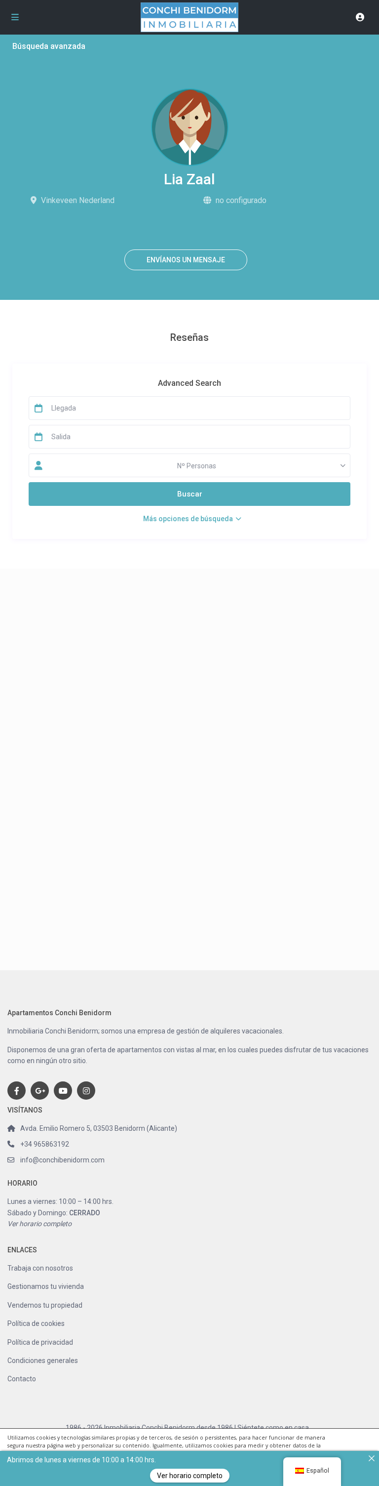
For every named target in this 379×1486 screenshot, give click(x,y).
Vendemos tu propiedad (44, 1305)
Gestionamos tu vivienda (45, 1286)
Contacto (21, 1379)
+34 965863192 (44, 1144)
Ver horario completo (39, 1224)
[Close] (371, 1458)
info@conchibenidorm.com (62, 1160)
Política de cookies (36, 1323)
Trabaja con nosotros (40, 1268)
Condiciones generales (42, 1360)
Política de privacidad (40, 1342)
